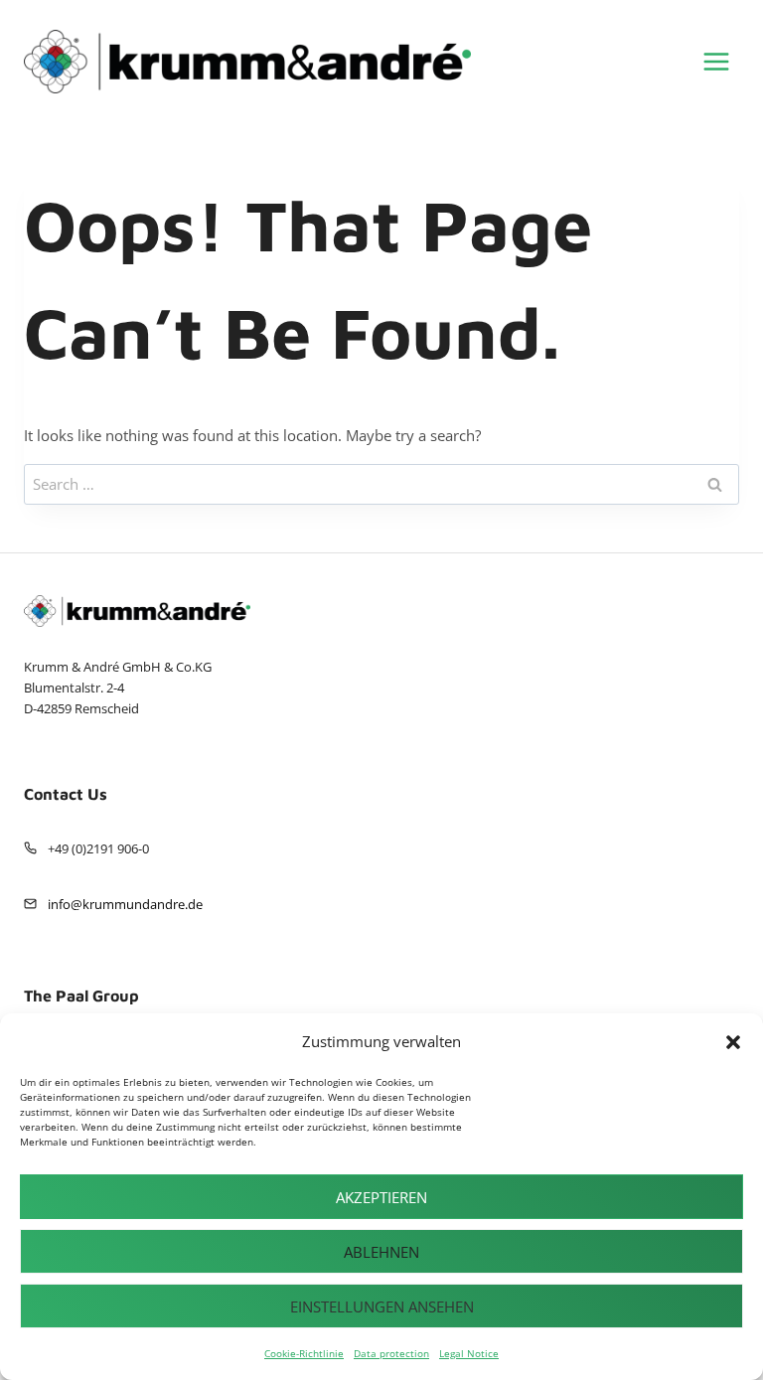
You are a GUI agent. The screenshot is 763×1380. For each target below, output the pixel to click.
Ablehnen (381, 1252)
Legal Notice (469, 1353)
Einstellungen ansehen (382, 1306)
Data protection (391, 1353)
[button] (733, 1042)
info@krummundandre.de (125, 904)
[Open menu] (715, 61)
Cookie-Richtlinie (304, 1353)
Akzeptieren (381, 1197)
